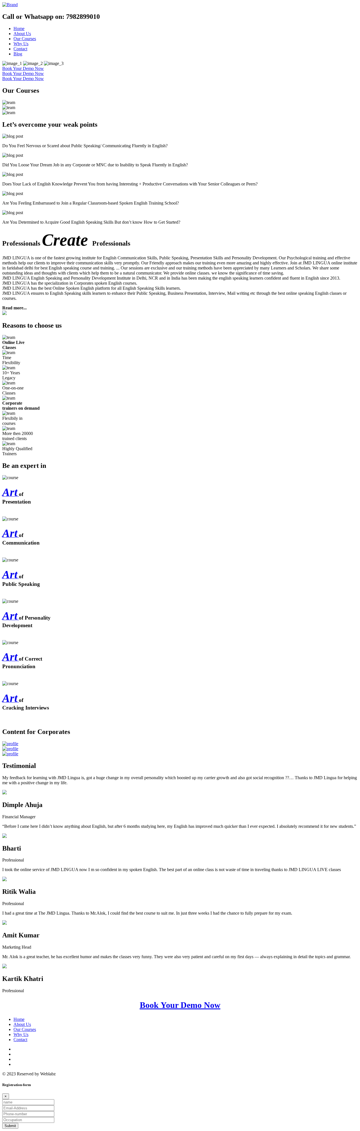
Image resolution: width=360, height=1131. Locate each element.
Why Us (21, 43)
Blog (18, 53)
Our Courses (25, 38)
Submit (10, 1126)
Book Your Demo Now (23, 68)
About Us (22, 33)
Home (19, 28)
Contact (20, 48)
